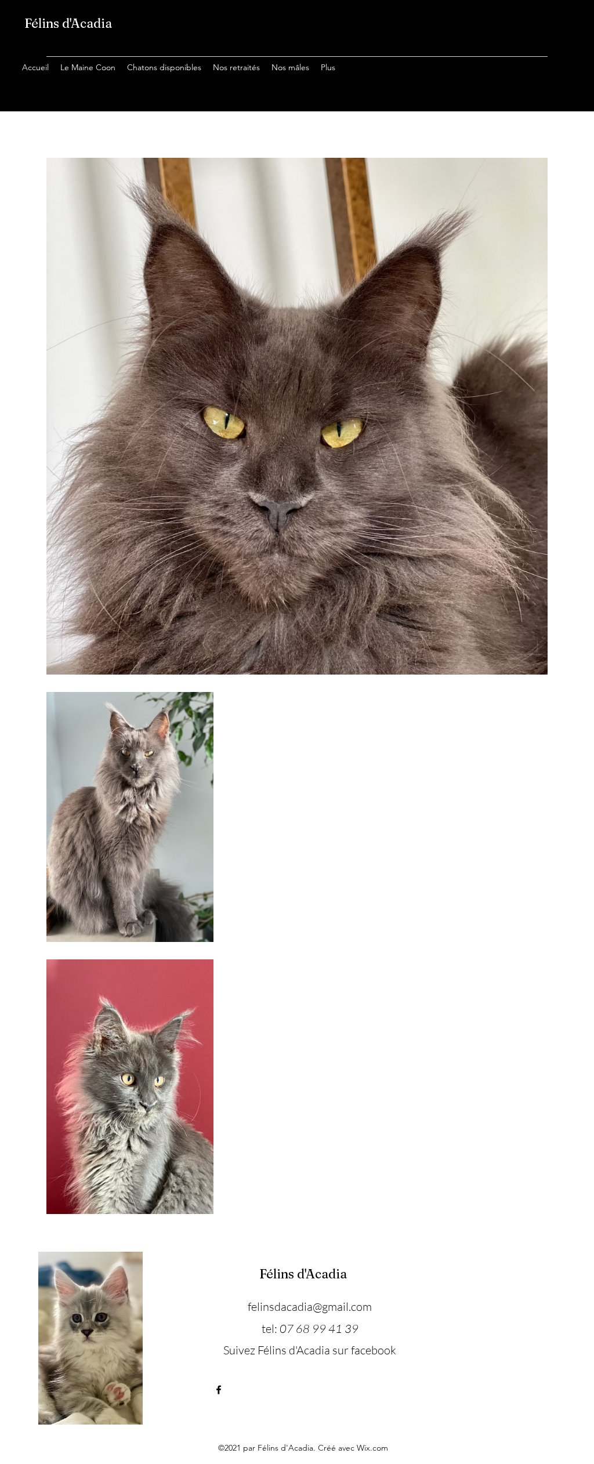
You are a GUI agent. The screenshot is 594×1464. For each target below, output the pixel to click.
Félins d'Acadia (68, 23)
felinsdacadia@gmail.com (310, 1306)
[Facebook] (218, 1390)
